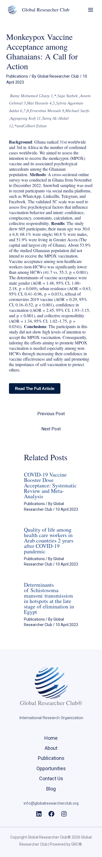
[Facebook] (51, 814)
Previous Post (51, 413)
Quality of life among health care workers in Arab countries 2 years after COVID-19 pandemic (48, 540)
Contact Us (51, 778)
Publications (17, 76)
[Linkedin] (39, 814)
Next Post (51, 428)
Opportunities (51, 768)
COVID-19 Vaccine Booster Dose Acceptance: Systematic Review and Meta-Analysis (50, 485)
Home (51, 738)
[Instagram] (64, 814)
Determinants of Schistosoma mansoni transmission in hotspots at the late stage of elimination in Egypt (49, 598)
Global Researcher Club (45, 9)
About (51, 748)
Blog (51, 789)
